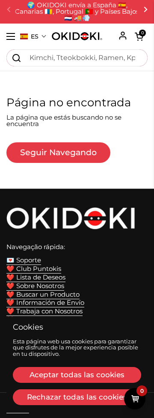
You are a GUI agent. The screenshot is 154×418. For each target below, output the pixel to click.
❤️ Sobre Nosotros (35, 286)
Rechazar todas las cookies (77, 397)
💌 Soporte (23, 260)
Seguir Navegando (58, 152)
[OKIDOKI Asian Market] (77, 36)
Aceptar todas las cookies (77, 374)
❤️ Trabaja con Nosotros (44, 311)
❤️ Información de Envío (45, 303)
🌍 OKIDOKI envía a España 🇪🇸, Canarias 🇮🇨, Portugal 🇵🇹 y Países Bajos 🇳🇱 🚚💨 (77, 11)
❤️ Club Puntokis (33, 269)
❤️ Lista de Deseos (35, 277)
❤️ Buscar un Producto (43, 294)
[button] (33, 36)
